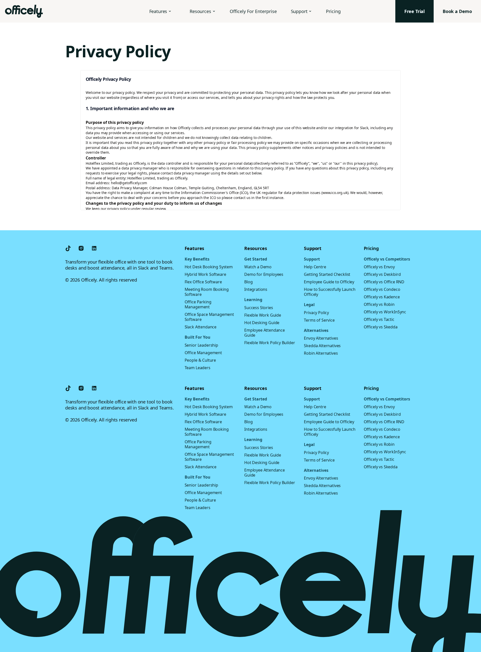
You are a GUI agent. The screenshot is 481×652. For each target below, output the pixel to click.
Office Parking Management (198, 304)
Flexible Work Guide (262, 315)
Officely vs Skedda (381, 326)
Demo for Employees (263, 274)
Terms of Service (319, 320)
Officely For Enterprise (253, 11)
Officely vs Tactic (379, 319)
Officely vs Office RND (384, 281)
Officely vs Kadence (382, 296)
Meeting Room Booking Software (207, 292)
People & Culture (200, 360)
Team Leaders (197, 367)
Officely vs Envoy (379, 266)
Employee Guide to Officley (329, 281)
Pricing (333, 11)
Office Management (203, 352)
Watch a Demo (258, 266)
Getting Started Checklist (327, 274)
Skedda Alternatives (322, 345)
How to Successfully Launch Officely (329, 292)
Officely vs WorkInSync (385, 311)
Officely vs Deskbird (382, 274)
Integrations (255, 289)
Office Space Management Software (209, 317)
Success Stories (258, 307)
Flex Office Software (203, 281)
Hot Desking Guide (261, 322)
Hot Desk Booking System (209, 266)
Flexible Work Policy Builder (269, 342)
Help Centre (315, 266)
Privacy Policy (316, 312)
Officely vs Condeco (382, 289)
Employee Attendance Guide (264, 333)
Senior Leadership (201, 345)
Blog (248, 281)
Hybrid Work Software (205, 274)
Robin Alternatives (321, 353)
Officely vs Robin (379, 304)
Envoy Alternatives (321, 338)
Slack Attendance (200, 326)
